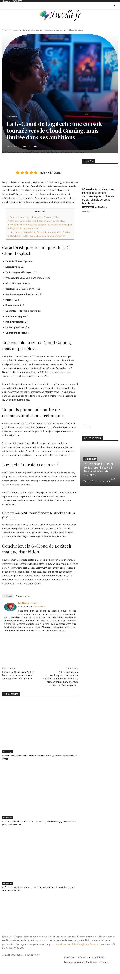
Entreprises (90, 459)
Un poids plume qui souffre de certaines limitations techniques (40, 224)
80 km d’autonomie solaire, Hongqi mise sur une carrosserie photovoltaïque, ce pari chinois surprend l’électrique (98, 196)
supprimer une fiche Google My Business (77, 944)
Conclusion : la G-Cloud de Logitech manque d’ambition (36, 236)
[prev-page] (84, 426)
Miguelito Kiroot (90, 481)
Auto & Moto (88, 207)
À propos (8, 596)
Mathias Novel (28, 603)
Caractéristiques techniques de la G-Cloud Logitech (34, 217)
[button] (114, 5)
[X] (33, 162)
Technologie (15, 30)
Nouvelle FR (40, 606)
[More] (54, 162)
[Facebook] (25, 162)
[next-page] (89, 426)
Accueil (5, 30)
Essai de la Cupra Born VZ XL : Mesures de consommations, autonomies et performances (18, 675)
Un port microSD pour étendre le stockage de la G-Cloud (41, 232)
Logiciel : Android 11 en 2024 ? (24, 228)
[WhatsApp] (47, 162)
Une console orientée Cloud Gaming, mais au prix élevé (36, 221)
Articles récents (23, 596)
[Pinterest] (40, 162)
